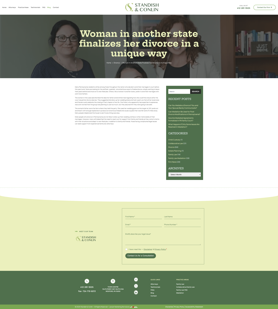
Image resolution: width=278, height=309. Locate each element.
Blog (49, 7)
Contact (56, 7)
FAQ (43, 7)
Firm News (172, 162)
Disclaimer (148, 249)
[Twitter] (136, 286)
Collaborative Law (175, 143)
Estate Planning (175, 151)
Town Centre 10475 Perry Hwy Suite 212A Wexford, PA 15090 (113, 289)
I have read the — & (147, 249)
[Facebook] (136, 279)
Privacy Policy (160, 249)
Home (4, 7)
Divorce (117, 63)
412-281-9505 (243, 8)
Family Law (172, 154)
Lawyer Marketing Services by (119, 307)
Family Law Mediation (177, 158)
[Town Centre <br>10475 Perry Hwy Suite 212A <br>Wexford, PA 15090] (113, 281)
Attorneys (12, 7)
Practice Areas (23, 7)
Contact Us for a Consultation (140, 256)
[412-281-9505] (87, 281)
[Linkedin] (136, 292)
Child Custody (174, 140)
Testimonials (35, 7)
